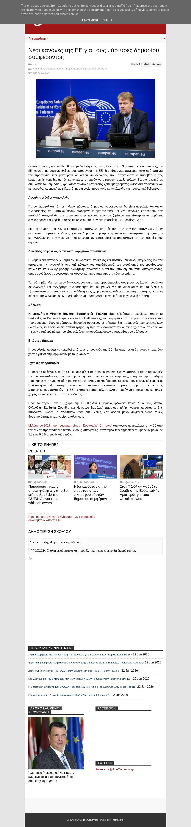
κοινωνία (91, 68)
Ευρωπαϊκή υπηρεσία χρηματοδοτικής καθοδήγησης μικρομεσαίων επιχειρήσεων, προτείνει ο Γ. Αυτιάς (85, 662)
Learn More (89, 20)
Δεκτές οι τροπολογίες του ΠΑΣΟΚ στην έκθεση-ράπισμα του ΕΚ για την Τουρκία (74, 670)
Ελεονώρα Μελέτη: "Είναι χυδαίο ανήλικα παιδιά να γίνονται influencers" (68, 695)
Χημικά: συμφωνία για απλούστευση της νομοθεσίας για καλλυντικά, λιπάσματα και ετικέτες (79, 654)
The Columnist (90, 820)
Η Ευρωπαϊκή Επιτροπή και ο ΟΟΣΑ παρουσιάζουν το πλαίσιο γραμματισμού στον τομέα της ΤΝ (81, 686)
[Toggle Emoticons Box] (30, 558)
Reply (34, 64)
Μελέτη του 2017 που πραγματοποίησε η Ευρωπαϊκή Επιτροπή (70, 425)
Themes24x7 (118, 820)
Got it (107, 20)
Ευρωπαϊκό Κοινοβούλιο (63, 68)
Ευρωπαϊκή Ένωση (40, 68)
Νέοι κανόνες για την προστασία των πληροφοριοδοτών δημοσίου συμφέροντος (92, 492)
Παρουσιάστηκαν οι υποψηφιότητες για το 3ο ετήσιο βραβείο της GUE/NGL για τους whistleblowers (48, 494)
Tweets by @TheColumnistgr (115, 769)
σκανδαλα (102, 68)
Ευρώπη (81, 68)
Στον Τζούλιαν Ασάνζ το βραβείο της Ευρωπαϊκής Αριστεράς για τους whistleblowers (139, 492)
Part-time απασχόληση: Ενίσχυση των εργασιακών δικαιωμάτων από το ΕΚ (61, 518)
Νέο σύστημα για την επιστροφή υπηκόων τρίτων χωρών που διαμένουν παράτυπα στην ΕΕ (79, 678)
